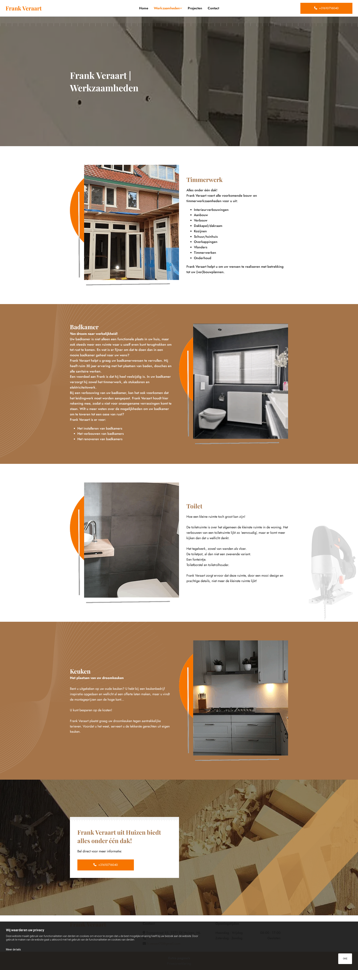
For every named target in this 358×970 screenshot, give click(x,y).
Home (143, 8)
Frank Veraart (24, 8)
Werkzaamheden (167, 8)
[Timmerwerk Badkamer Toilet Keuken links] (181, 8)
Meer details (13, 949)
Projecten (195, 8)
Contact (213, 8)
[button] (326, 8)
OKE (345, 958)
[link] (168, 8)
